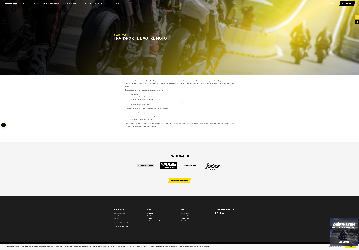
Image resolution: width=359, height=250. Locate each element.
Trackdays (35, 4)
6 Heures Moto (186, 216)
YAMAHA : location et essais (53, 4)
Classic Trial (185, 218)
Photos (108, 4)
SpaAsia (149, 218)
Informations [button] (85, 4)
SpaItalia (150, 216)
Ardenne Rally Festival (154, 221)
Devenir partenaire (179, 180)
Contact (118, 4)
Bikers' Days (185, 213)
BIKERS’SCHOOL (71, 4)
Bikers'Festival (186, 221)
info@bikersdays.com (121, 226)
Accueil (25, 4)
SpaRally (150, 213)
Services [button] (98, 4)
